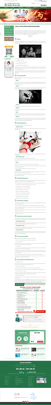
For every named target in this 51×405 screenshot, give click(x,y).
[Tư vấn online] (44, 5)
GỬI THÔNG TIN (40, 341)
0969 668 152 (36, 317)
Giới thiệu (13, 7)
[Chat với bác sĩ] (43, 5)
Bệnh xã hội (35, 7)
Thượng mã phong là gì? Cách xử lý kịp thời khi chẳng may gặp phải (25, 349)
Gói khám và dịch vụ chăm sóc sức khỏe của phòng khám (9, 34)
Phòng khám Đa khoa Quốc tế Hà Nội (44, 1)
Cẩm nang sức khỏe (44, 7)
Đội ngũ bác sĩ (21, 7)
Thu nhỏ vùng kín (30, 382)
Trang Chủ (5, 7)
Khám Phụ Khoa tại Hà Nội (18, 380)
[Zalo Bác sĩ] (41, 382)
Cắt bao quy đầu (30, 380)
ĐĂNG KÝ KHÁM (9, 46)
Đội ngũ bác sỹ (6, 380)
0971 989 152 (20, 369)
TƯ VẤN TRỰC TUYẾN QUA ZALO (9, 55)
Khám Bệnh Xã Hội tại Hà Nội (18, 382)
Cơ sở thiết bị (6, 382)
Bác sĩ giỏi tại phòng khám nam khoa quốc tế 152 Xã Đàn (9, 29)
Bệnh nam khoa (28, 7)
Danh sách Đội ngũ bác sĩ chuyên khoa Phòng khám (9, 32)
